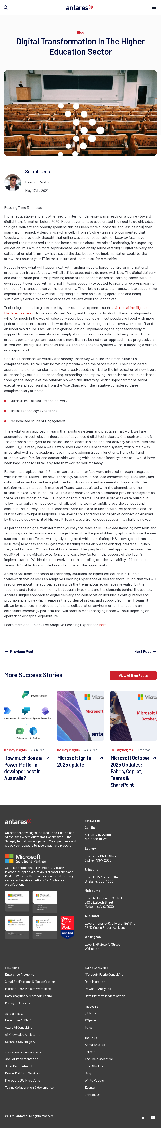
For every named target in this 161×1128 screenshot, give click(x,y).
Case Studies (94, 1066)
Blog (88, 1073)
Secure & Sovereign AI (20, 1042)
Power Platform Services (22, 1073)
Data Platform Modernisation (105, 996)
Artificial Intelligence (131, 307)
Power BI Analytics (98, 989)
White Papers (94, 1080)
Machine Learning (18, 313)
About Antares (95, 1044)
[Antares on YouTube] (153, 1117)
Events (90, 1087)
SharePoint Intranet (18, 1066)
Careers (90, 1052)
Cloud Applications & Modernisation (30, 981)
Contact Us (92, 1094)
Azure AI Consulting (18, 1027)
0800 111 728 (99, 839)
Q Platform (92, 1013)
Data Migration (95, 981)
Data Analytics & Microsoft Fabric (28, 996)
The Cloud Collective (99, 1059)
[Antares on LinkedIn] (144, 1117)
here (102, 624)
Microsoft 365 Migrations (22, 1080)
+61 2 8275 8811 (101, 835)
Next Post (142, 651)
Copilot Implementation (21, 1059)
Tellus (89, 1027)
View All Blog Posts (133, 675)
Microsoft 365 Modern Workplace (28, 989)
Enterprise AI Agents (19, 974)
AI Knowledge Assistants (22, 1034)
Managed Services (17, 1003)
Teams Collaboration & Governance (29, 1087)
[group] (80, 237)
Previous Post (22, 651)
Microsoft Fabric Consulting (104, 974)
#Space (90, 1020)
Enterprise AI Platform (20, 1020)
